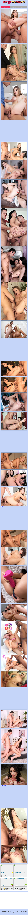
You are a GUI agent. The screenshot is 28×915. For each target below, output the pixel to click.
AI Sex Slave (5, 7)
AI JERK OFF (14, 7)
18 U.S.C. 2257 (15, 911)
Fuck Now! (22, 7)
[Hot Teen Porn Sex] (14, 2)
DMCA (21, 911)
